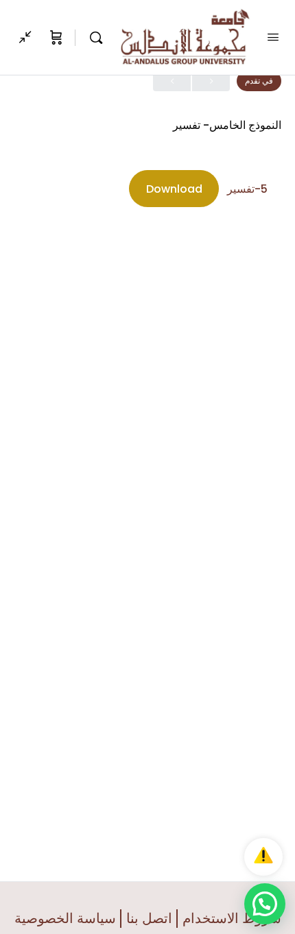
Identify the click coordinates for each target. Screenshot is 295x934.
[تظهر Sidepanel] (28, 37)
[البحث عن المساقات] (92, 37)
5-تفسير (247, 189)
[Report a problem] (263, 857)
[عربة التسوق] (55, 37)
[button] (264, 903)
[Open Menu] (273, 37)
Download (174, 189)
